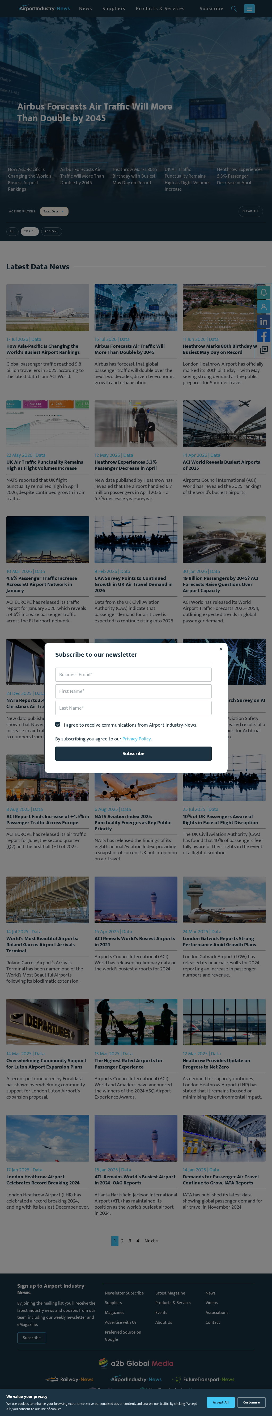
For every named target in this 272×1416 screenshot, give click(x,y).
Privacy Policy (136, 739)
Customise (251, 1402)
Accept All (221, 1402)
